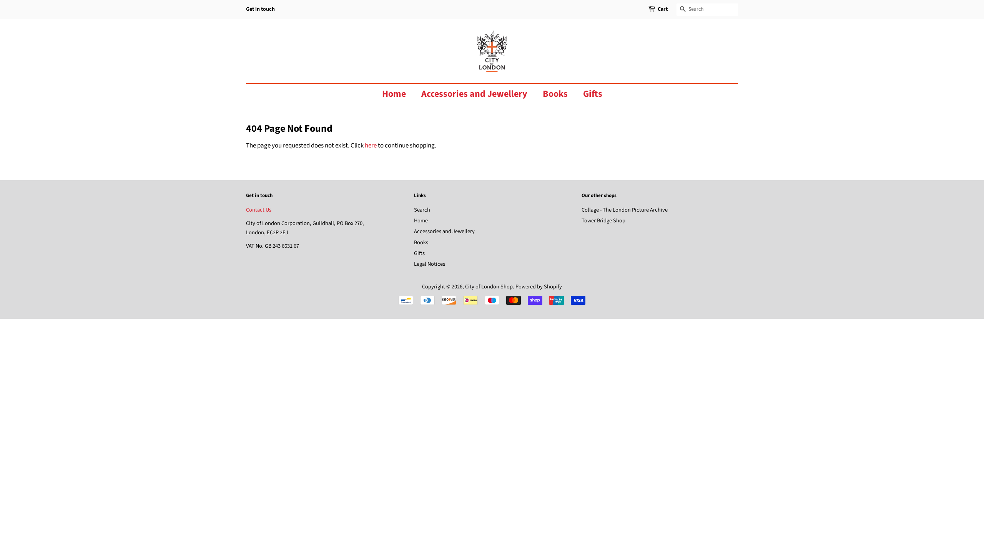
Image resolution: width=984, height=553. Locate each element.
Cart (663, 9)
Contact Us (258, 210)
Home (394, 94)
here (371, 145)
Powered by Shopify (538, 287)
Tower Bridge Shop (603, 221)
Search (422, 210)
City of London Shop (489, 287)
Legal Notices (429, 264)
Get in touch (260, 9)
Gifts (592, 94)
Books (555, 94)
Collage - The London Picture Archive (625, 210)
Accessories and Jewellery (474, 94)
